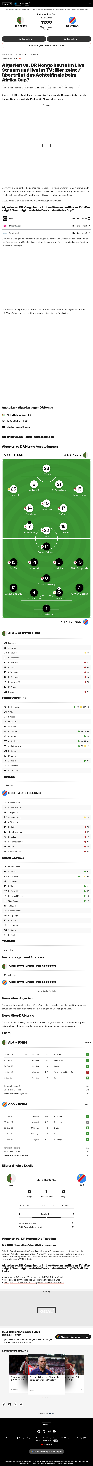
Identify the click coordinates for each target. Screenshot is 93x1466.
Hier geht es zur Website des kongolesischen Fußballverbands (34, 1282)
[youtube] (54, 1431)
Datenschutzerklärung (43, 1438)
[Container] (20, 23)
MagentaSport (15, 226)
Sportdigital (14, 233)
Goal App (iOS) (82, 1438)
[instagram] (49, 1431)
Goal (17, 1461)
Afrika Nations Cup (46, 14)
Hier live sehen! (25, 39)
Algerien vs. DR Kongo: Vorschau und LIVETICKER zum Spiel (33, 1277)
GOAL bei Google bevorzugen (75, 1337)
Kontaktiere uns (11, 1438)
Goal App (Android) (67, 1438)
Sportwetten (47, 1441)
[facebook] (39, 1431)
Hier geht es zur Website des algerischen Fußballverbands (32, 1279)
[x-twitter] (44, 1431)
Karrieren (56, 1438)
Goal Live (38, 1441)
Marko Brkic (7, 55)
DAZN (11, 218)
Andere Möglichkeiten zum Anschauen (47, 45)
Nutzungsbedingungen (26, 1438)
